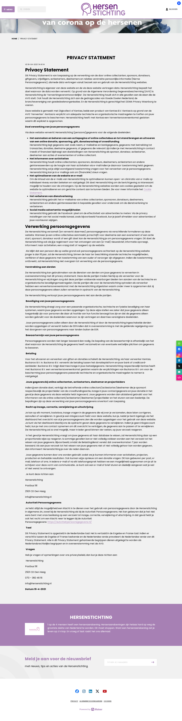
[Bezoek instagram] (84, 691)
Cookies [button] (107, 701)
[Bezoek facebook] (77, 691)
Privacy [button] (74, 701)
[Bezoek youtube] (105, 691)
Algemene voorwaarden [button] (90, 701)
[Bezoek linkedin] (90, 691)
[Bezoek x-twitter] (97, 691)
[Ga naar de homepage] (104, 9)
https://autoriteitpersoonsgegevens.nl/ (69, 522)
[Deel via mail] (179, 372)
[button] (130, 662)
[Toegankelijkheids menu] (179, 3)
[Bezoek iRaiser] (91, 709)
